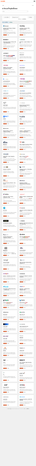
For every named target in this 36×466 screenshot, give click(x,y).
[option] (6, 17)
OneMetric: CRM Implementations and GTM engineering (26, 223)
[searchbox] (15, 11)
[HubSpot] (3, 1)
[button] (33, 5)
